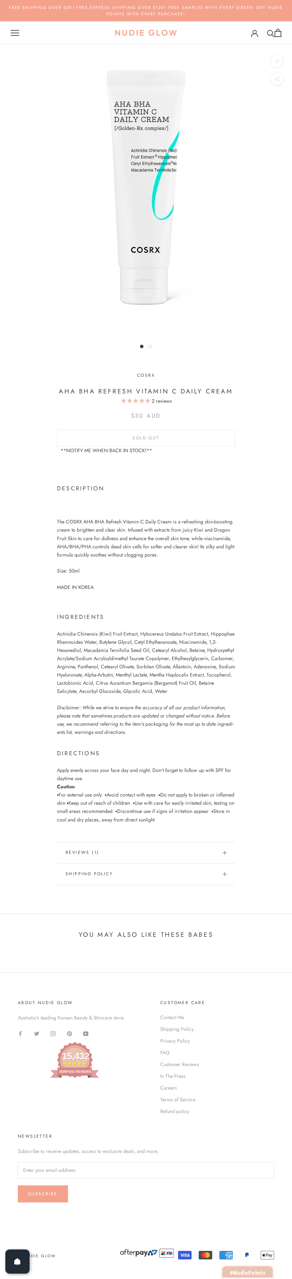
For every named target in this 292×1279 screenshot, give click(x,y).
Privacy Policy (175, 1040)
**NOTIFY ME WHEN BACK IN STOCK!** (106, 450)
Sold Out (145, 438)
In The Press (173, 1076)
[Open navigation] (15, 33)
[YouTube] (85, 1033)
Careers (168, 1087)
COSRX (146, 375)
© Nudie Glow (37, 1256)
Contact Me (172, 1017)
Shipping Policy (89, 874)
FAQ (165, 1052)
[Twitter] (36, 1033)
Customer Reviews (179, 1064)
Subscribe (43, 1194)
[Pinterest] (69, 1033)
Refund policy (174, 1111)
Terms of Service (177, 1099)
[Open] (17, 1261)
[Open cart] (278, 33)
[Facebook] (20, 1033)
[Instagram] (53, 1033)
